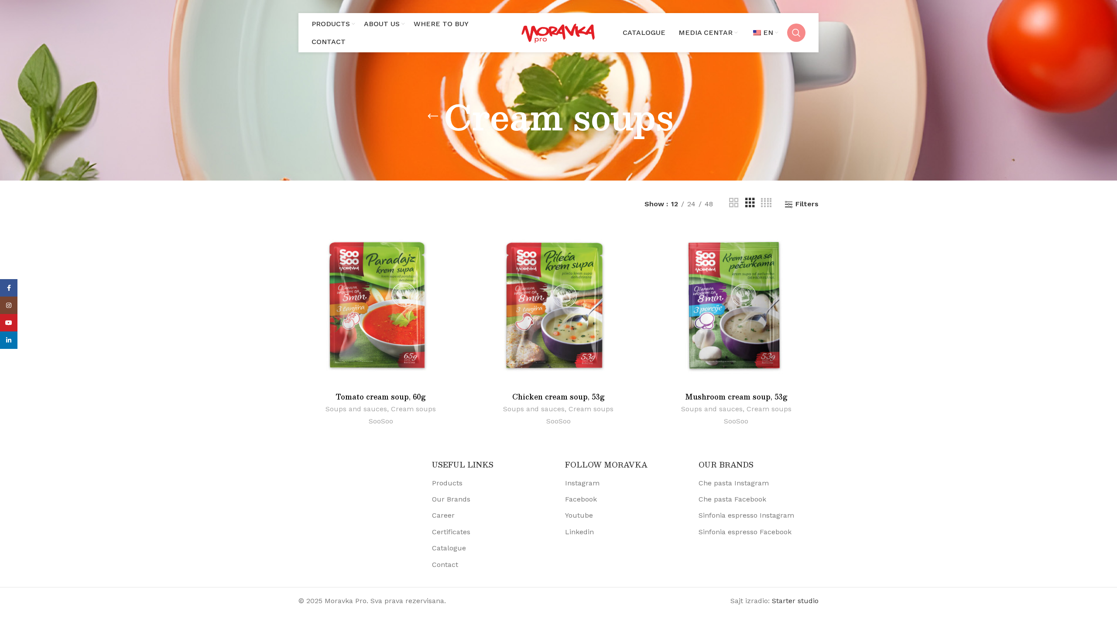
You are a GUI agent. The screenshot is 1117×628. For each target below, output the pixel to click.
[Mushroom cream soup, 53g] (736, 306)
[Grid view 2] (734, 204)
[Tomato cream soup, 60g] (380, 306)
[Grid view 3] (750, 204)
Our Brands (451, 499)
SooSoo (381, 421)
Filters (807, 204)
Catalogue (449, 548)
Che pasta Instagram (734, 483)
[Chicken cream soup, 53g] (558, 306)
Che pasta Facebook (732, 499)
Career (443, 515)
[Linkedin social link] (8, 340)
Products (447, 483)
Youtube (579, 515)
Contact (445, 564)
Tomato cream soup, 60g (381, 397)
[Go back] (433, 116)
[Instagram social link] (8, 305)
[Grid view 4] (766, 204)
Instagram (582, 483)
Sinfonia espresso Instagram (746, 515)
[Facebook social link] (8, 288)
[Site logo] (558, 32)
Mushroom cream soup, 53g (736, 397)
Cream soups (413, 409)
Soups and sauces (356, 409)
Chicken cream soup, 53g (558, 397)
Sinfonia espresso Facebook (745, 532)
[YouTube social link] (8, 322)
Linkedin (579, 532)
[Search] (796, 32)
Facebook (581, 499)
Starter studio (795, 601)
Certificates (451, 532)
